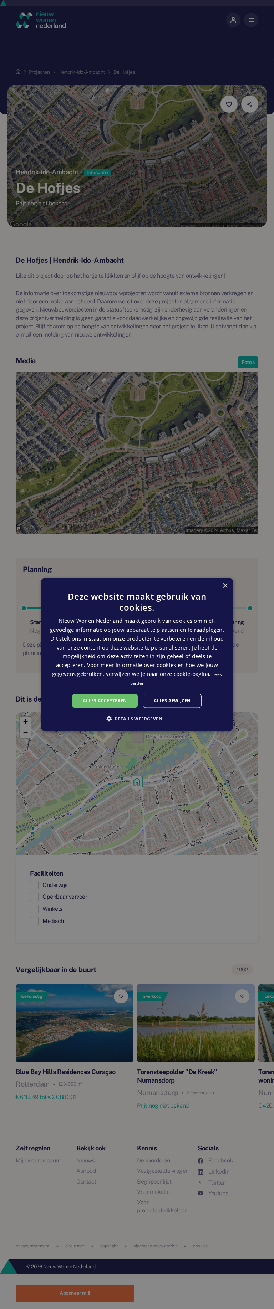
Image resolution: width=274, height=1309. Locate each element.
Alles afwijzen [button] (172, 701)
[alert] (137, 654)
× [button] (225, 586)
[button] (137, 718)
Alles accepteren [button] (105, 701)
